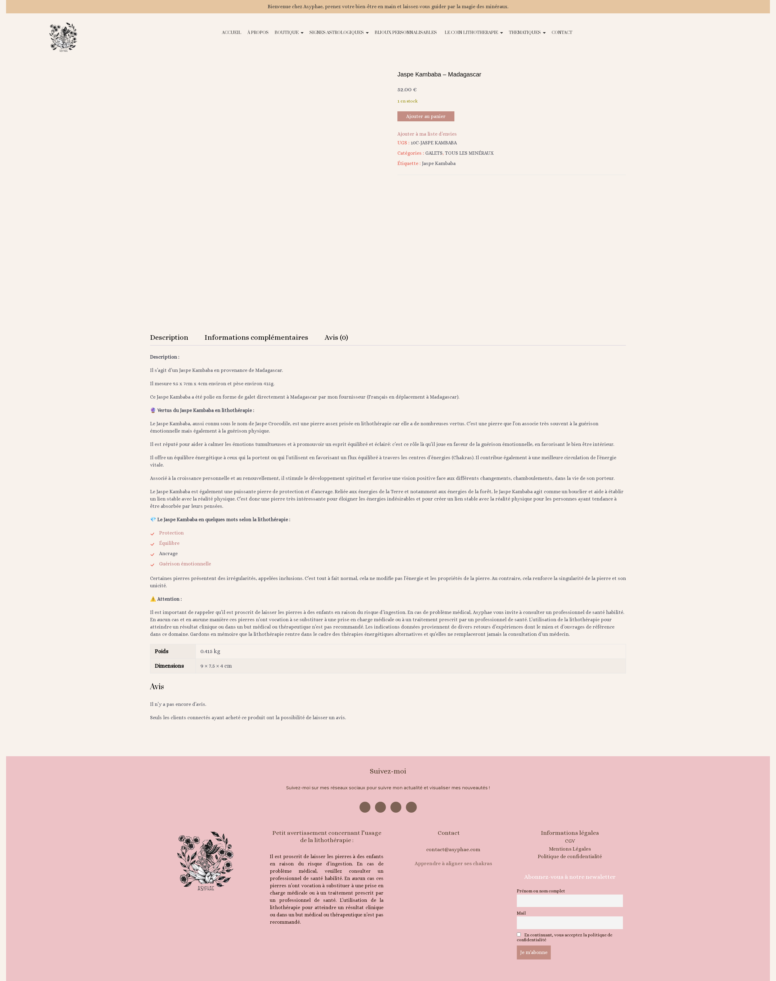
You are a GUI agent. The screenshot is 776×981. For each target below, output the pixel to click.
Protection (171, 533)
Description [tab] (169, 337)
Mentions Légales (570, 849)
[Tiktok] (411, 807)
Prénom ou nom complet (541, 890)
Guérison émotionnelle (185, 564)
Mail (521, 913)
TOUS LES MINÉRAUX (469, 153)
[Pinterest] (395, 807)
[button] (687, 38)
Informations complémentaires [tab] (256, 337)
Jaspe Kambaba (439, 163)
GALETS (434, 153)
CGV (570, 841)
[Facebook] (365, 807)
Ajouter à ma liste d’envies (427, 134)
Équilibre (169, 543)
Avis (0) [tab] (336, 337)
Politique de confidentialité (570, 856)
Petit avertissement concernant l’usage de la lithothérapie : (326, 836)
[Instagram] (380, 807)
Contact (449, 832)
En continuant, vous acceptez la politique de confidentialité (564, 937)
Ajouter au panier (426, 116)
